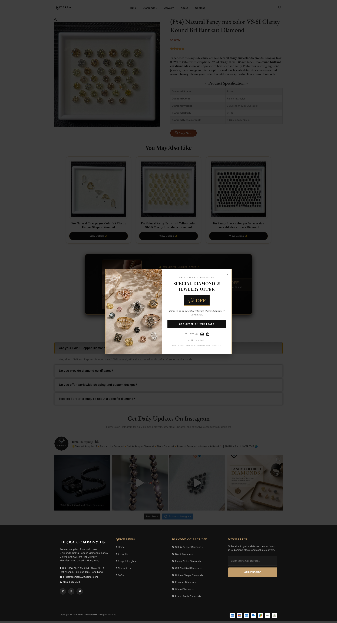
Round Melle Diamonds (187, 596)
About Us (122, 554)
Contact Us (124, 568)
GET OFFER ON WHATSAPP (197, 324)
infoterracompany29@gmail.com (80, 576)
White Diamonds (184, 589)
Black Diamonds (183, 554)
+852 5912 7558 (72, 581)
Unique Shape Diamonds (188, 575)
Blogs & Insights (126, 561)
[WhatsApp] (71, 591)
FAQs (120, 575)
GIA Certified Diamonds (187, 568)
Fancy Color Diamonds (187, 561)
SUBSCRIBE (254, 572)
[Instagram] (202, 334)
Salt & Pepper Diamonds (188, 547)
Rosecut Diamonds (185, 582)
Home (121, 547)
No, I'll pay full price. (197, 340)
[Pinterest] (207, 334)
